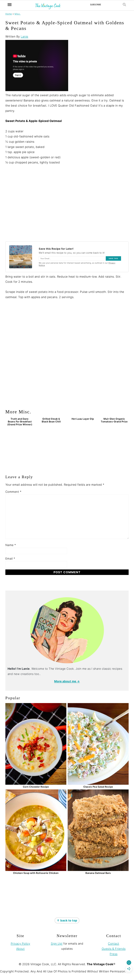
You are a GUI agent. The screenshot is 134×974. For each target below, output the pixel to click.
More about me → (67, 681)
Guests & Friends (114, 948)
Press (114, 954)
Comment (13, 491)
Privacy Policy (20, 943)
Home (8, 13)
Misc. (18, 13)
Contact (113, 943)
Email (10, 558)
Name (10, 545)
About (20, 948)
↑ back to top (67, 920)
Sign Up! (57, 943)
